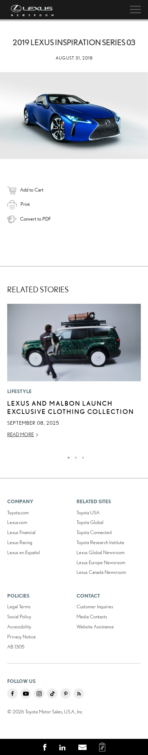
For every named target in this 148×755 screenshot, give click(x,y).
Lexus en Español (23, 552)
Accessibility (19, 626)
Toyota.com (18, 512)
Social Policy (19, 616)
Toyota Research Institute (100, 542)
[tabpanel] (74, 374)
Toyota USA (88, 512)
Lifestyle (19, 391)
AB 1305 (15, 647)
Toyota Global (90, 522)
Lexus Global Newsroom (101, 552)
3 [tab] (81, 456)
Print (25, 204)
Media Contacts (92, 616)
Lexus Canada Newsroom (101, 572)
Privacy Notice (21, 637)
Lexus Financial (21, 532)
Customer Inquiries (95, 606)
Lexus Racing (19, 542)
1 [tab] (67, 456)
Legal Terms (19, 606)
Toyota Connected (94, 532)
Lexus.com (17, 522)
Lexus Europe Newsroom (101, 562)
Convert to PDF (35, 219)
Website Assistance (95, 626)
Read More (20, 434)
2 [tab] (74, 456)
